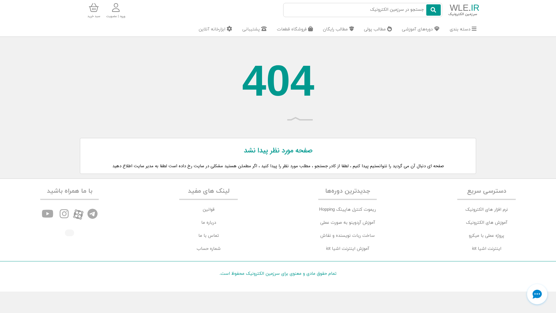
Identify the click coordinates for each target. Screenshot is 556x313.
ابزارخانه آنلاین (213, 29)
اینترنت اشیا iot (486, 249)
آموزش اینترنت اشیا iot (347, 249)
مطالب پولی (375, 29)
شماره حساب (209, 249)
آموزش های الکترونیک (486, 223)
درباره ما (208, 223)
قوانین (209, 210)
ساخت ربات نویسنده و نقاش (347, 236)
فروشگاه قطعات (292, 29)
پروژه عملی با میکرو (486, 236)
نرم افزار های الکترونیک (486, 210)
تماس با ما (208, 236)
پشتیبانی (251, 29)
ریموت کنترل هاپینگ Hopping (347, 210)
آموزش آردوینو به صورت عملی (347, 223)
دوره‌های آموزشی (418, 29)
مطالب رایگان (336, 29)
